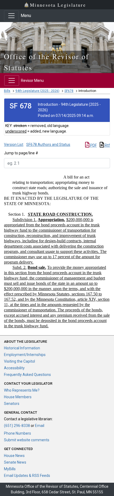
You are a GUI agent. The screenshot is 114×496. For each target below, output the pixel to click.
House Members (18, 397)
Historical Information (22, 348)
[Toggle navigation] (11, 15)
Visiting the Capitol (19, 361)
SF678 (68, 91)
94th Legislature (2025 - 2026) (37, 91)
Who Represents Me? (22, 390)
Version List (13, 144)
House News (14, 455)
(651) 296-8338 (17, 425)
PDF (93, 145)
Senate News (15, 462)
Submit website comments (26, 440)
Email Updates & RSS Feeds (27, 475)
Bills (7, 91)
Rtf (107, 145)
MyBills (10, 469)
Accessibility (14, 368)
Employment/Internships (25, 355)
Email (39, 425)
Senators (11, 403)
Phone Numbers (17, 433)
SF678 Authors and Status (48, 144)
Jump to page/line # (21, 153)
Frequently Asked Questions (27, 374)
